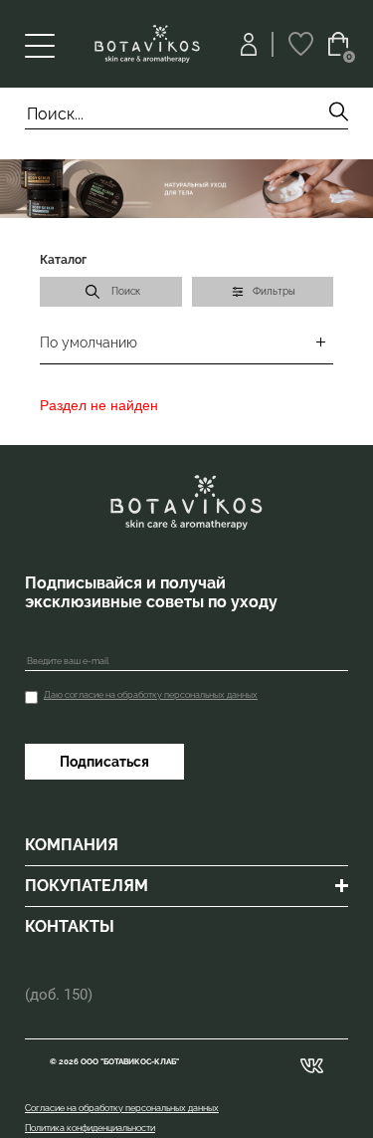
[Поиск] (338, 114)
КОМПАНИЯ (71, 844)
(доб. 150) (59, 995)
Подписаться (104, 762)
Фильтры (274, 291)
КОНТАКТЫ (69, 926)
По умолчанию (88, 342)
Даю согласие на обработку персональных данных (151, 695)
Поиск (125, 291)
